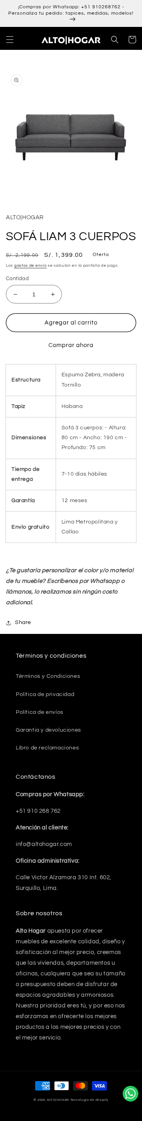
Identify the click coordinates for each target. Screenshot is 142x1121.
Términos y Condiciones (48, 676)
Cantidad (17, 278)
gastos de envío (30, 265)
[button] (10, 39)
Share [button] (23, 622)
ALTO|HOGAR (58, 1100)
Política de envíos (40, 712)
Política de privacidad (45, 694)
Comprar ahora (71, 345)
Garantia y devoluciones (48, 730)
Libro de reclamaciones (47, 748)
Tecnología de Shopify (89, 1100)
